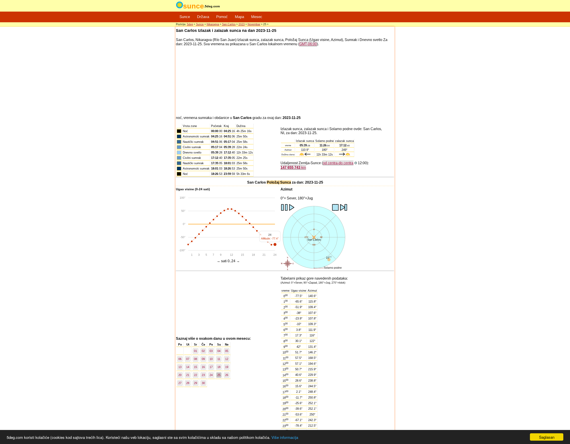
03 (211, 351)
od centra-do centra (338, 163)
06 (179, 359)
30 (203, 383)
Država (203, 17)
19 (226, 367)
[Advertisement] (285, 81)
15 (195, 367)
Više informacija (284, 437)
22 (195, 375)
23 (203, 375)
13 (179, 367)
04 (218, 351)
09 (203, 359)
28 (187, 383)
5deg (190, 24)
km (293, 167)
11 (218, 359)
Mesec (256, 17)
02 (203, 351)
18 (218, 367)
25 (218, 375)
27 (179, 383)
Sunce (184, 17)
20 (179, 375)
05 (226, 351)
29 (195, 383)
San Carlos (229, 24)
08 (195, 359)
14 (187, 367)
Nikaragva (213, 24)
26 (226, 375)
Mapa (239, 17)
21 (187, 375)
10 (211, 359)
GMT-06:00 (308, 44)
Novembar (254, 24)
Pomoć (222, 17)
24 (211, 375)
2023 (241, 24)
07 (187, 359)
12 (226, 359)
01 (195, 351)
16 (203, 367)
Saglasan (546, 437)
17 (211, 367)
